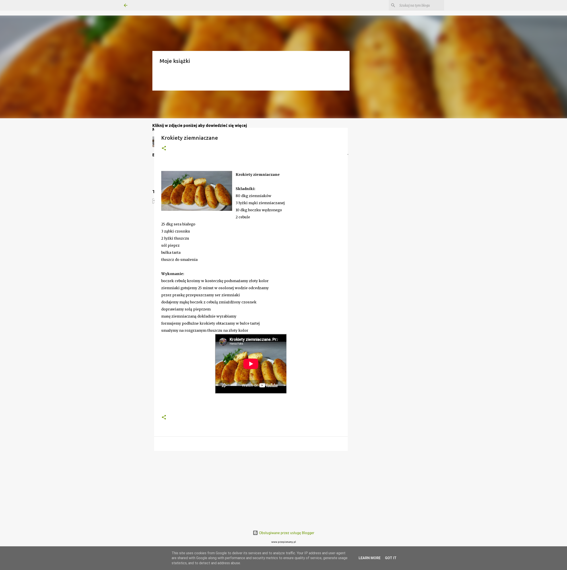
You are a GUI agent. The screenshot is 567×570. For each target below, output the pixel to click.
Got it (390, 558)
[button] (164, 148)
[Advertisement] (251, 489)
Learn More (370, 558)
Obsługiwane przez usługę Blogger (286, 533)
